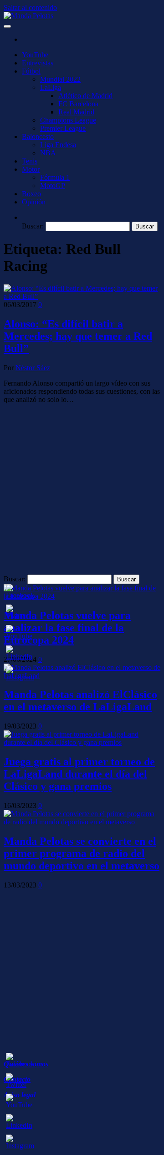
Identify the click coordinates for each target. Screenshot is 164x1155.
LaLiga (50, 87)
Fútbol (31, 71)
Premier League (63, 128)
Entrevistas (37, 63)
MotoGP (52, 185)
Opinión (34, 202)
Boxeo (31, 194)
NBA (48, 153)
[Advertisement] (82, 493)
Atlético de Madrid (85, 95)
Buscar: (33, 226)
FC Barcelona (78, 104)
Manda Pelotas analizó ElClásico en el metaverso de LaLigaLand (80, 701)
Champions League (68, 120)
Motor (31, 169)
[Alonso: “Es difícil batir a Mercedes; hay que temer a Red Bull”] (82, 296)
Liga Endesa (58, 145)
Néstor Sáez (32, 368)
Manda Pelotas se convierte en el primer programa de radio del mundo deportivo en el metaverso (81, 853)
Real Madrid (76, 112)
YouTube (35, 55)
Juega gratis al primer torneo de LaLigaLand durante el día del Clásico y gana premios (79, 774)
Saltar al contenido (30, 7)
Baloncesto (38, 136)
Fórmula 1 (55, 177)
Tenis (29, 161)
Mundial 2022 (60, 79)
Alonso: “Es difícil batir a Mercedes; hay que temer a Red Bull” (78, 336)
